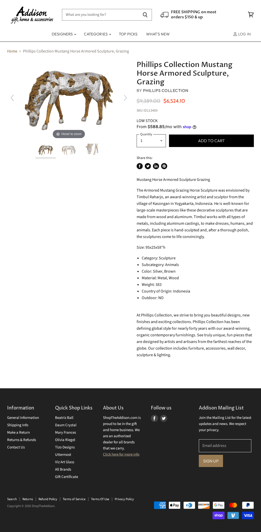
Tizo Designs (65, 447)
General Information (23, 417)
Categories (96, 34)
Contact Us (16, 447)
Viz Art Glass (64, 462)
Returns (27, 499)
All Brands (63, 469)
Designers (63, 34)
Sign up (211, 460)
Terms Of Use (100, 499)
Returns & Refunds (21, 440)
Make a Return (18, 432)
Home (12, 51)
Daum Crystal (65, 425)
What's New (158, 34)
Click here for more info (121, 454)
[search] (100, 15)
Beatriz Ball (64, 417)
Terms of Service (74, 499)
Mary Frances (65, 432)
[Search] (145, 15)
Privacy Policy (124, 499)
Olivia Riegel (65, 440)
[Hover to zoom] (68, 100)
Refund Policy (47, 499)
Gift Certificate (66, 477)
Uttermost (63, 454)
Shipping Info (17, 425)
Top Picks (128, 34)
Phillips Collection (165, 90)
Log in (244, 34)
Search (12, 499)
